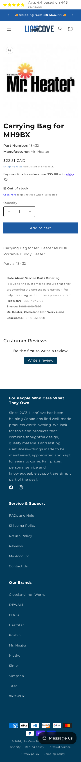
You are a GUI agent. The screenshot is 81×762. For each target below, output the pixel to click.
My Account (19, 556)
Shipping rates (12, 166)
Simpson (16, 676)
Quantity (10, 202)
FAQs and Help (21, 515)
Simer (14, 666)
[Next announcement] (73, 15)
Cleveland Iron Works (27, 595)
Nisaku (14, 655)
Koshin (15, 635)
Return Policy (20, 536)
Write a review (40, 360)
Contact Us (18, 566)
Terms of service (59, 747)
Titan (13, 686)
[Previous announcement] (8, 15)
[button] (9, 29)
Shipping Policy (22, 526)
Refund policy (34, 747)
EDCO (14, 615)
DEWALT (16, 605)
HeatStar (16, 625)
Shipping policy (54, 753)
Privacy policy (29, 753)
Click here (9, 194)
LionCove (28, 741)
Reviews (16, 546)
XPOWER (17, 696)
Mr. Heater (18, 645)
